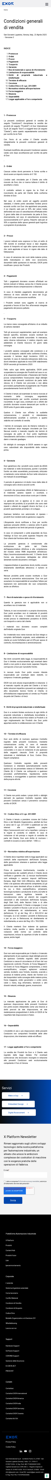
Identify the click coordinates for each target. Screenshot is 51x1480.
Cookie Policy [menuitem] (11, 1447)
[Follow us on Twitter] (25, 1452)
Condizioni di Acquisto (14, 1308)
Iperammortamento (13, 1265)
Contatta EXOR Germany (15, 1408)
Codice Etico (10, 1313)
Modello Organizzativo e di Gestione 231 (21, 1318)
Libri (7, 1260)
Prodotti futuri (11, 1255)
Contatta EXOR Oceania (14, 1413)
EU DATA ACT (11, 1366)
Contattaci (10, 1388)
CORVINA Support (12, 1356)
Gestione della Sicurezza (15, 1361)
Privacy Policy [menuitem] (11, 1442)
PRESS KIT (10, 1371)
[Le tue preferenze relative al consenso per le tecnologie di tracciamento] (47, 1476)
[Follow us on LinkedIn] (21, 1452)
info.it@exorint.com (12, 1472)
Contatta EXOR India (13, 1403)
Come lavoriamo (12, 1293)
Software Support (12, 1351)
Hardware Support (12, 1346)
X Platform (10, 1240)
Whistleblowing (11, 1323)
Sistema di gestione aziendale (17, 1288)
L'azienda (9, 1283)
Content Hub (10, 1250)
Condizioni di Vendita (13, 1303)
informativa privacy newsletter (29, 1181)
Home (6, 10)
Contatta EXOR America (15, 1398)
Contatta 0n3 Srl (12, 1418)
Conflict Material (12, 1298)
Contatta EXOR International (16, 1393)
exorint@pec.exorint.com (35, 1472)
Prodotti (9, 1245)
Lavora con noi (11, 1328)
